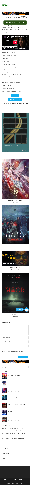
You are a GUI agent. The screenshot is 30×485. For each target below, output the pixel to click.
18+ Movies (4, 446)
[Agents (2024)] (4, 419)
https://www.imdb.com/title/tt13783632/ (14, 91)
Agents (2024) (11, 418)
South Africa (4, 456)
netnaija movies (5, 105)
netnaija (26, 103)
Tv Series (3, 458)
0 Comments (16, 384)
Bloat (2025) (10, 411)
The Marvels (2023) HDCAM (14, 375)
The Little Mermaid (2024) (13, 397)
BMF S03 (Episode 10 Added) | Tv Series (15, 428)
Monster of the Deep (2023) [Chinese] (17, 433)
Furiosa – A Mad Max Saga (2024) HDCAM (18, 438)
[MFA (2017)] (4, 390)
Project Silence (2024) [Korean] (15, 246)
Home (3, 479)
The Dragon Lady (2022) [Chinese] (15, 200)
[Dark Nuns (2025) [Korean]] (4, 383)
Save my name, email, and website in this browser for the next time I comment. (15, 352)
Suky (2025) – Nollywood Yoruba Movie (16, 404)
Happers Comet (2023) (15, 154)
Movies (3, 451)
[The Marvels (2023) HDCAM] (4, 376)
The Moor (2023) (15, 314)
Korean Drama (5, 448)
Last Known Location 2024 (18, 103)
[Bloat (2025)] (4, 412)
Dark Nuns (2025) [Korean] (13, 382)
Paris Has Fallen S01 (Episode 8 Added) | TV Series (17, 430)
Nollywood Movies (5, 453)
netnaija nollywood (13, 105)
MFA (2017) (10, 390)
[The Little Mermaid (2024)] (4, 397)
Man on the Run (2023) (15, 267)
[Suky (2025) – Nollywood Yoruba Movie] (4, 405)
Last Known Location (8, 103)
